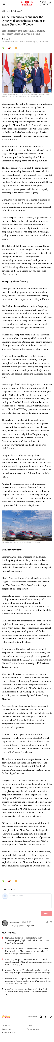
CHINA (5, 11)
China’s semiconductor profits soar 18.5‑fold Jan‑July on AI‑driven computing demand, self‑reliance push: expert (28, 991)
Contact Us (6, 1029)
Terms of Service (9, 1032)
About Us (6, 1025)
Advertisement (33, 1029)
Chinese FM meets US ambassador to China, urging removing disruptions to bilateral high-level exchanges (27, 971)
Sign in (43, 2)
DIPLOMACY (16, 11)
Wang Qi (7, 39)
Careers (30, 1025)
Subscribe (46, 4)
